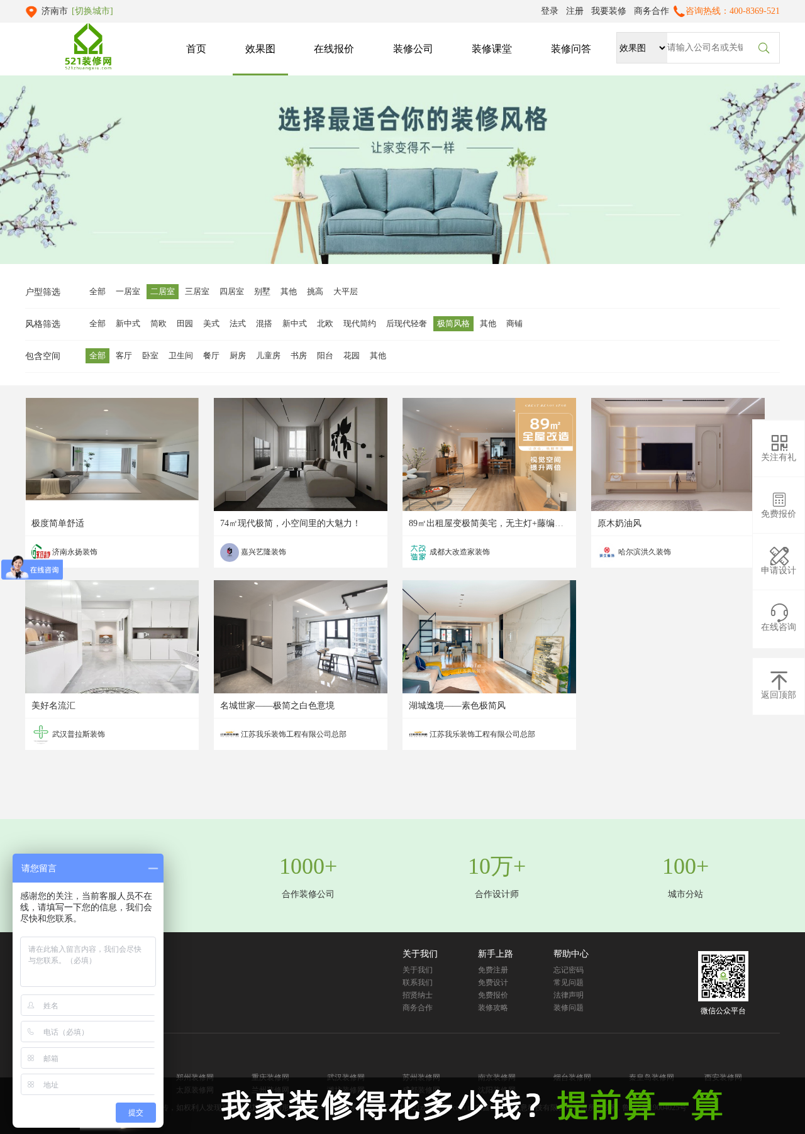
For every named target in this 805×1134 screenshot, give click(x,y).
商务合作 (651, 11)
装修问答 (571, 48)
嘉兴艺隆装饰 (262, 552)
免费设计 (493, 982)
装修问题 (568, 1007)
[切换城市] (92, 11)
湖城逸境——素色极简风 (457, 705)
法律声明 (568, 995)
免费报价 (493, 995)
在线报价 (334, 48)
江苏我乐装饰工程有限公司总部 (293, 734)
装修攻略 (493, 1007)
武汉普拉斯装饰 (77, 734)
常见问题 (568, 982)
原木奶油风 (619, 523)
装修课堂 (492, 48)
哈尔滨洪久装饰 (643, 552)
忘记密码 (568, 970)
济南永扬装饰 (73, 552)
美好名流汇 (53, 705)
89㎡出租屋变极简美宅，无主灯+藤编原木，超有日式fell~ (521, 523)
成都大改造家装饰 (459, 552)
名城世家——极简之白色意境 (277, 705)
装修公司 (413, 48)
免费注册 (493, 970)
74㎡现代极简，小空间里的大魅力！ (290, 523)
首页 (196, 48)
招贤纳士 (417, 995)
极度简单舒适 (57, 523)
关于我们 (417, 970)
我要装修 (608, 11)
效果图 (260, 48)
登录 (549, 11)
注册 (575, 11)
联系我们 (417, 982)
